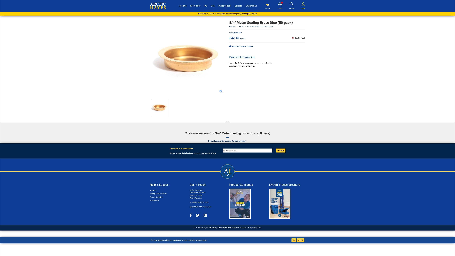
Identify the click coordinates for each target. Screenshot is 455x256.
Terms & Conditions (156, 197)
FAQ (205, 6)
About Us (153, 190)
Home (184, 6)
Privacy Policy (154, 200)
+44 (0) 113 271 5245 (199, 202)
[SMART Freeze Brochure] (279, 204)
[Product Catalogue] (240, 204)
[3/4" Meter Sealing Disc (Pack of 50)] (188, 58)
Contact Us (252, 6)
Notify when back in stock (242, 46)
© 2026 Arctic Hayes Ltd (202, 228)
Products (196, 6)
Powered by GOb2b (255, 228)
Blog (212, 6)
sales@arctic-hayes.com (201, 207)
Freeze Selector (224, 6)
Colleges (238, 6)
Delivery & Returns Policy (158, 194)
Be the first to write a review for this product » (227, 141)
